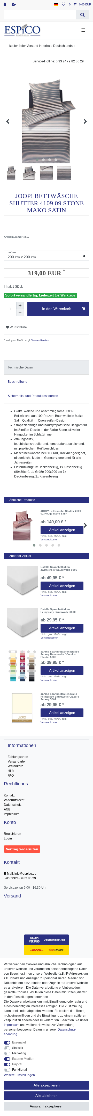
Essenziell (19, 1042)
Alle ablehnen (46, 1095)
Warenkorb (15, 766)
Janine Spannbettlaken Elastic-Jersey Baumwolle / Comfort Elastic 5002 (60, 654)
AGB (7, 809)
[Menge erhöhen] (20, 305)
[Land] (56, 4)
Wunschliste (18, 327)
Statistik (17, 1048)
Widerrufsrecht (14, 800)
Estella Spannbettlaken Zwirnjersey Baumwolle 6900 (59, 568)
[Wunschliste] (63, 4)
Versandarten (17, 761)
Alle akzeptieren (47, 1085)
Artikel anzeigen (62, 530)
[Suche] (82, 14)
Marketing (19, 1053)
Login (8, 838)
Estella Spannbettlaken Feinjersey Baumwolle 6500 (58, 610)
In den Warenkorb (56, 309)
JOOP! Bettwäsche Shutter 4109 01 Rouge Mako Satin (61, 512)
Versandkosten (39, 340)
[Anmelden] (5, 4)
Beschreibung (17, 381)
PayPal (17, 1064)
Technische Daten (20, 367)
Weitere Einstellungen (19, 1075)
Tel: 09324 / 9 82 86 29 (20, 878)
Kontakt (9, 795)
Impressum (11, 814)
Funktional (19, 1069)
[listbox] (22, 666)
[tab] (46, 367)
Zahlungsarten (18, 757)
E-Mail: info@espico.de (20, 873)
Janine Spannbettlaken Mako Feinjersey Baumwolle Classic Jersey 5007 (60, 697)
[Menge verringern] (20, 312)
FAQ (11, 775)
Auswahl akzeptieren (47, 1106)
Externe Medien (23, 1059)
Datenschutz (12, 805)
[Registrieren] (14, 4)
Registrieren (12, 834)
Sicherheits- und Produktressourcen (33, 396)
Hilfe (11, 771)
